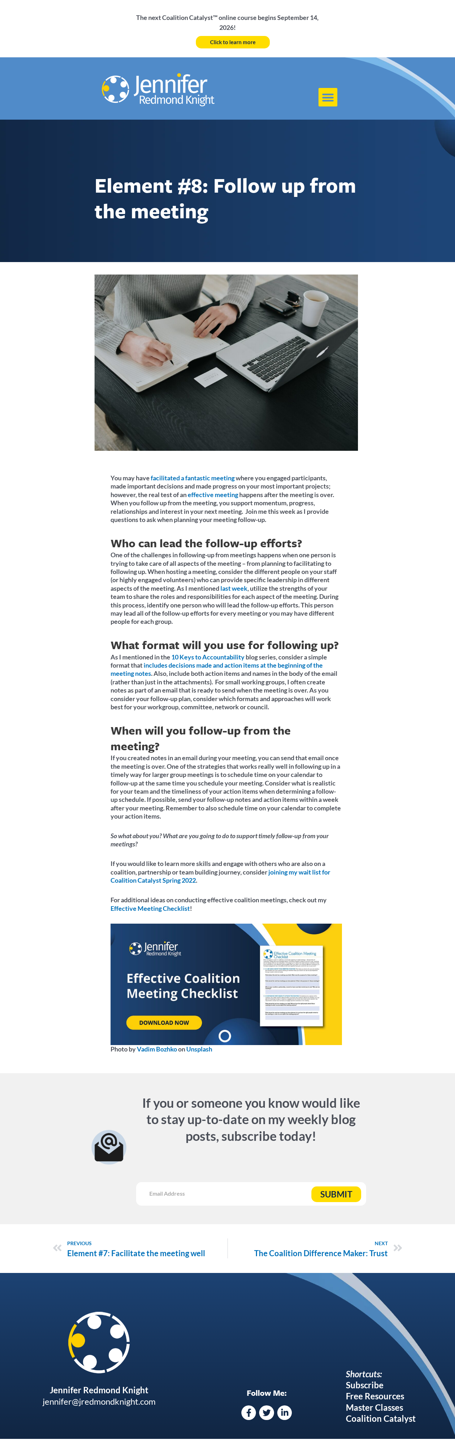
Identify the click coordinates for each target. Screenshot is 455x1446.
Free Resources (375, 1396)
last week (233, 588)
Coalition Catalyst (381, 1418)
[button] (327, 97)
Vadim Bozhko (156, 1049)
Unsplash (198, 1049)
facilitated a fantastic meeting (193, 478)
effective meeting (213, 494)
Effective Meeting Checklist (150, 908)
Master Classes (374, 1407)
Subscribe (365, 1385)
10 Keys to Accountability (208, 657)
